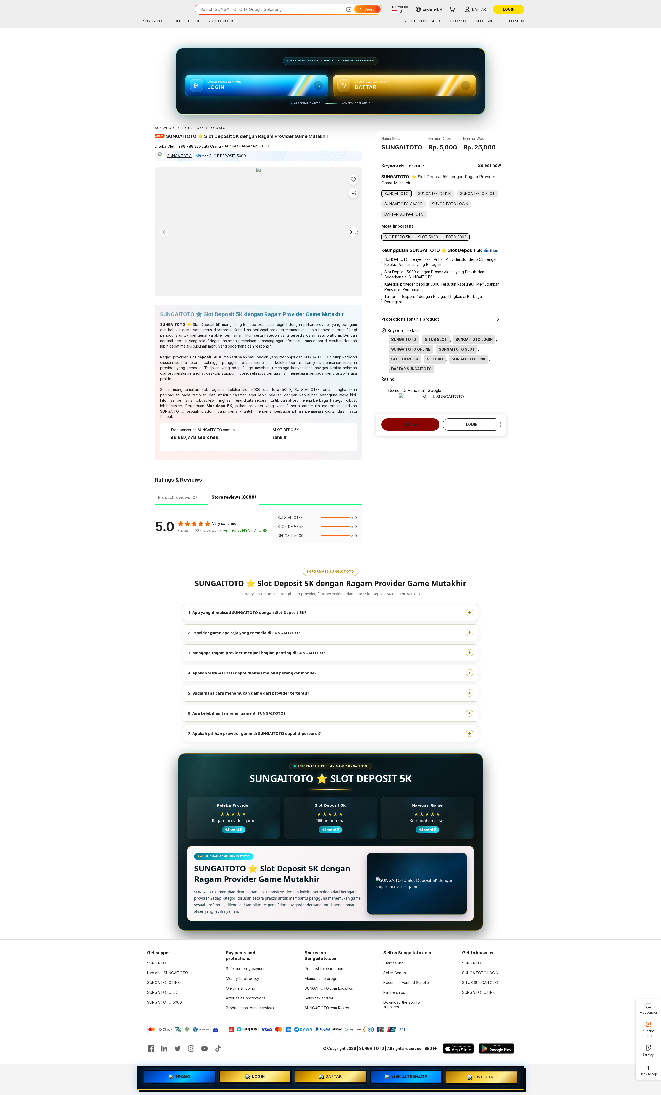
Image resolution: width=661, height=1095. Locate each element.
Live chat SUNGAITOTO (167, 973)
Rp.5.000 (247, 146)
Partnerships (394, 992)
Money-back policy (242, 978)
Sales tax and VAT (320, 998)
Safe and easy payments (247, 968)
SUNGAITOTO (165, 128)
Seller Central (395, 973)
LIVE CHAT (484, 1077)
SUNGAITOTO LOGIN (480, 973)
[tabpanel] (258, 526)
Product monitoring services (250, 1008)
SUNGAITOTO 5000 (164, 1002)
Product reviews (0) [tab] (177, 497)
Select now (489, 165)
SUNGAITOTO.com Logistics (329, 988)
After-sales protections (245, 998)
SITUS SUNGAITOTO (480, 982)
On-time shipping (240, 988)
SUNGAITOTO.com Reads (327, 1008)
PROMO (182, 1078)
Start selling (393, 963)
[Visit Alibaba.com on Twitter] (177, 1048)
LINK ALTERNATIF (409, 1077)
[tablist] (258, 496)
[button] (349, 9)
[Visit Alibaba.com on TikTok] (218, 1048)
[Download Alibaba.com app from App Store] (458, 1048)
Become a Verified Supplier (406, 982)
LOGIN (258, 1078)
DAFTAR (334, 1077)
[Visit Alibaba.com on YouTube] (204, 1048)
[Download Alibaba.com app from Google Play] (496, 1048)
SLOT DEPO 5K (192, 128)
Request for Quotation (324, 968)
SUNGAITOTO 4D (162, 992)
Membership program (323, 978)
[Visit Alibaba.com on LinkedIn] (164, 1048)
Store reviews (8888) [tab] (233, 497)
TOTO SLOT (218, 128)
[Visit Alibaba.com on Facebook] (150, 1048)
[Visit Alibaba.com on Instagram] (191, 1048)
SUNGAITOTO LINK (163, 982)
